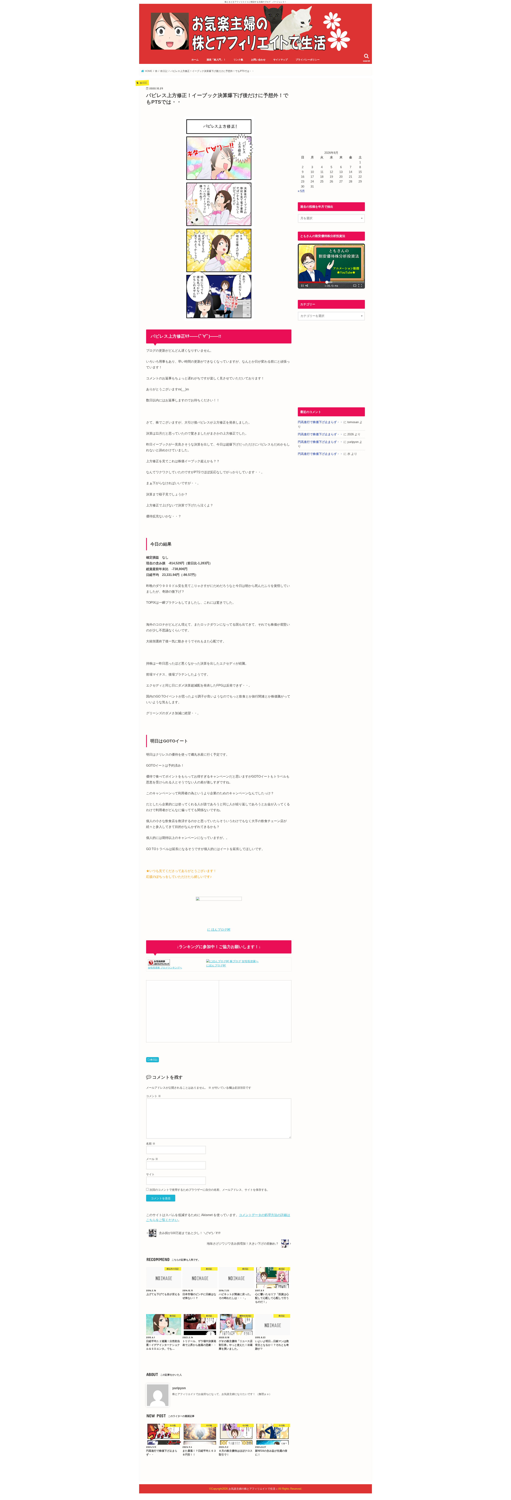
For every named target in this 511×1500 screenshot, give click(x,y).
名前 (150, 1143)
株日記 (153, 1059)
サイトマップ (280, 59)
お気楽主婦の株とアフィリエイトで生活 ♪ (253, 1488)
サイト (150, 1174)
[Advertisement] (182, 1011)
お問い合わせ (258, 59)
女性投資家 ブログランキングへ (165, 967)
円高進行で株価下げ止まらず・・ (320, 422)
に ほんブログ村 (218, 929)
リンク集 (238, 59)
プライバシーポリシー (308, 59)
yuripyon (179, 1388)
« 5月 (301, 191)
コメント (153, 1096)
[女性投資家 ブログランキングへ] (159, 963)
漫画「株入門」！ (216, 59)
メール (152, 1159)
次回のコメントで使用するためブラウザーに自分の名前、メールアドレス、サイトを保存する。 (210, 1189)
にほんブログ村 (216, 965)
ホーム (195, 59)
